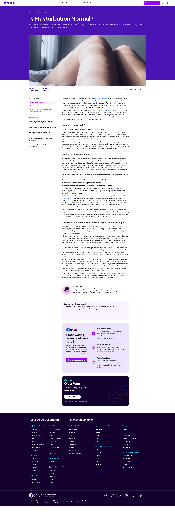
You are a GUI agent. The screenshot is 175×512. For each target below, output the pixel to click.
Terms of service (49, 496)
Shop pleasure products (76, 360)
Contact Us (84, 501)
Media (78, 501)
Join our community (152, 3)
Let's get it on (72, 397)
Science (65, 501)
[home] (9, 2)
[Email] (144, 89)
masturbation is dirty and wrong (108, 110)
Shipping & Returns (55, 501)
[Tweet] (135, 89)
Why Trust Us (38, 501)
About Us (31, 501)
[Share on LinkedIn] (139, 89)
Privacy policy (38, 496)
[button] (71, 3)
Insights (72, 501)
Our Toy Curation (45, 501)
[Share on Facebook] (131, 89)
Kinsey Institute (67, 198)
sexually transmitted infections (116, 167)
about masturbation (100, 99)
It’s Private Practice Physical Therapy (94, 170)
